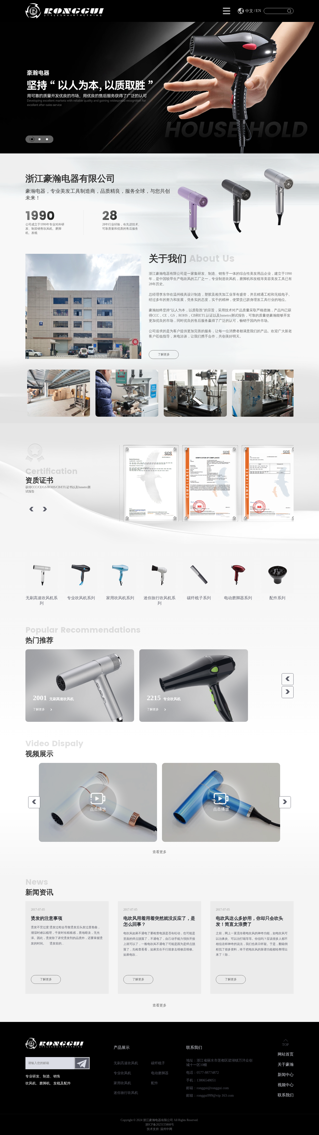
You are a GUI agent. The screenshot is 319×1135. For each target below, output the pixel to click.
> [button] (285, 393)
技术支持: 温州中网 (159, 1129)
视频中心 (286, 1085)
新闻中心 (286, 1074)
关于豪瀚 (286, 1064)
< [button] (34, 393)
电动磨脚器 (159, 1073)
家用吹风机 (122, 1083)
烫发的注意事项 (46, 918)
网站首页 (286, 1054)
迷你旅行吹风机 (126, 1093)
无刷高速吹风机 (126, 1063)
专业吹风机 (122, 1073)
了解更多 (164, 354)
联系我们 (194, 1047)
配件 (154, 1083)
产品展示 (122, 1047)
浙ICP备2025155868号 (159, 1124)
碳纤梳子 (158, 1063)
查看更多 (159, 852)
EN (258, 10)
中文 (249, 11)
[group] (79, 685)
